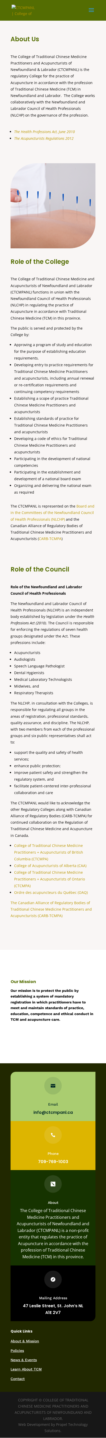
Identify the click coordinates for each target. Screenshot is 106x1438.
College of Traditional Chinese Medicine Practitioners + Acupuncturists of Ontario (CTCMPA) (49, 879)
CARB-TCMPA (50, 538)
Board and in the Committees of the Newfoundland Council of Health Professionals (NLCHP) (52, 512)
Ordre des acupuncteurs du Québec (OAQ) (51, 892)
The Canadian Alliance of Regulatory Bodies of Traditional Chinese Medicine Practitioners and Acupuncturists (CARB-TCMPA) (51, 909)
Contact (18, 1379)
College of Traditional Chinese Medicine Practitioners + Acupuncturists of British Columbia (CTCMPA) (48, 852)
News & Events (24, 1360)
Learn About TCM (26, 1369)
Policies (17, 1351)
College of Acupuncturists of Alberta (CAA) (50, 865)
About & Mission (25, 1341)
